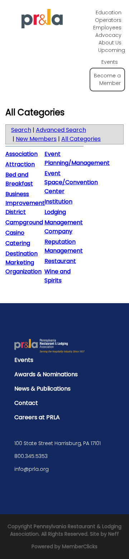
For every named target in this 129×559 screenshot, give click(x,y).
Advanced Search (61, 130)
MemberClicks (79, 546)
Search (21, 130)
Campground (24, 222)
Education (108, 12)
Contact (26, 403)
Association (21, 154)
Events (23, 360)
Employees (107, 27)
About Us (110, 42)
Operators (108, 20)
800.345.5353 (31, 456)
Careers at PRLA (37, 417)
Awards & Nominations (46, 374)
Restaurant (60, 261)
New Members (36, 139)
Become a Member (107, 79)
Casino (14, 233)
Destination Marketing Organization (23, 262)
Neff (113, 534)
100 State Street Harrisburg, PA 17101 (57, 443)
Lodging (55, 212)
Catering (17, 243)
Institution (58, 201)
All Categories (81, 139)
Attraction (20, 164)
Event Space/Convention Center (71, 182)
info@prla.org (31, 469)
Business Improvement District (25, 203)
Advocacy (108, 35)
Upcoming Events (111, 56)
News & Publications (42, 388)
